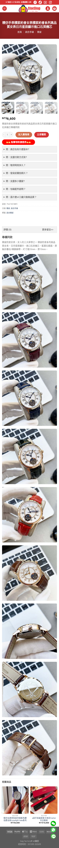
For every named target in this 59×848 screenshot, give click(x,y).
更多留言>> (47, 229)
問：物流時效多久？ (16, 165)
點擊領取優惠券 (18, 142)
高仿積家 (10, 213)
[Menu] (4, 8)
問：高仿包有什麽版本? (17, 149)
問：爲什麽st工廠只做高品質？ (21, 197)
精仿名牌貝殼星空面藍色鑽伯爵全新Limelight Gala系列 (15, 819)
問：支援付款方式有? (16, 157)
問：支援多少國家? (15, 181)
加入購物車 (24, 134)
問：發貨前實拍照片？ (17, 173)
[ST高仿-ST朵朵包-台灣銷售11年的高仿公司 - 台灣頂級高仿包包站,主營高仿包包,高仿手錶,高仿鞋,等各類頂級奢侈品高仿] (29, 8)
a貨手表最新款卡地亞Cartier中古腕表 (44, 819)
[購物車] (54, 8)
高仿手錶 (29, 32)
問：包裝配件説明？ (16, 189)
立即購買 (41, 134)
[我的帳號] (48, 8)
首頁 (19, 32)
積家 (39, 32)
